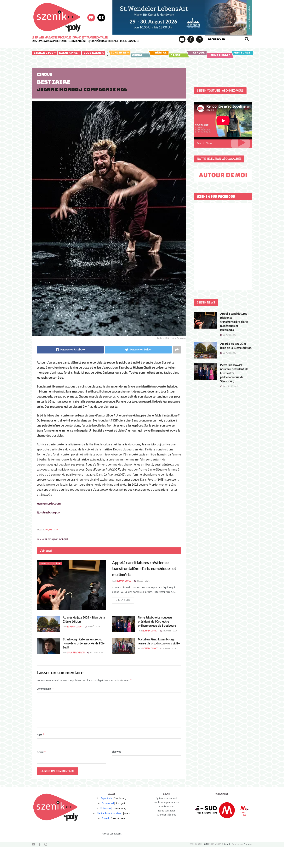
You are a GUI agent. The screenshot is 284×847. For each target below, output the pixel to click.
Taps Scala (106, 798)
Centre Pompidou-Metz (110, 813)
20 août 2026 (143, 581)
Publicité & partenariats (166, 803)
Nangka (248, 844)
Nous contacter (166, 811)
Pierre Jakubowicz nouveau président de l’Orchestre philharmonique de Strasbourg (157, 621)
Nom (41, 735)
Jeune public (219, 55)
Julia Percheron (76, 652)
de (101, 17)
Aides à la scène (50, 563)
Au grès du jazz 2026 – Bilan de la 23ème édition (84, 619)
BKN (205, 844)
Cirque (199, 52)
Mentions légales (166, 815)
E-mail (41, 752)
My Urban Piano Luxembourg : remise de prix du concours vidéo (159, 641)
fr (91, 17)
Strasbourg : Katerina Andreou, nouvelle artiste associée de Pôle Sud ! (84, 643)
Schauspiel (108, 803)
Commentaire (45, 689)
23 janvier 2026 (45, 539)
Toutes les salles (111, 834)
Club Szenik (94, 52)
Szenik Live (43, 52)
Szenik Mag (68, 52)
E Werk (105, 818)
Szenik (227, 844)
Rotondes (105, 808)
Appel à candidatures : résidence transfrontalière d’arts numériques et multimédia (144, 569)
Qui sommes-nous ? (166, 799)
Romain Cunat (124, 581)
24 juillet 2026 (169, 631)
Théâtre (160, 52)
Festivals (242, 52)
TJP (56, 530)
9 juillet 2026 (96, 652)
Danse (175, 55)
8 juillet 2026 (169, 648)
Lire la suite (123, 600)
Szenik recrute (166, 807)
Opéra (137, 55)
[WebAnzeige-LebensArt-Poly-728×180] (182, 17)
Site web (116, 752)
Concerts (118, 52)
